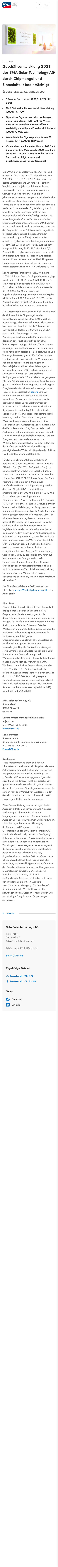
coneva (34, 392)
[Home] (6, 5)
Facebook (17, 999)
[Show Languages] (46, 5)
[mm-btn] (54, 5)
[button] (38, 5)
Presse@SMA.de (10, 728)
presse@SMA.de (14, 955)
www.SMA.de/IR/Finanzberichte (31, 590)
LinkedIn (16, 1005)
